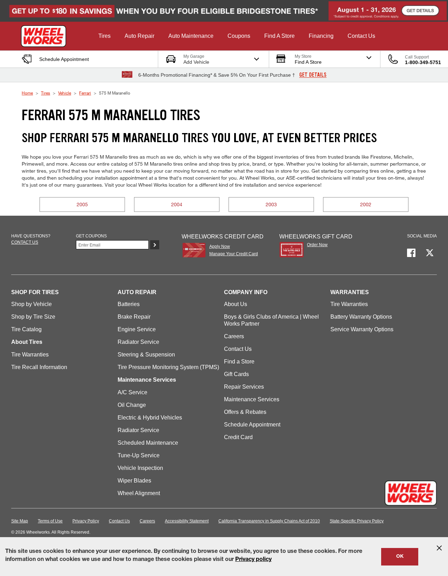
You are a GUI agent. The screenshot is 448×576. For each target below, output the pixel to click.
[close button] (439, 547)
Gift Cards (236, 374)
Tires (45, 93)
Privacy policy (253, 560)
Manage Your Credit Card (233, 253)
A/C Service (132, 392)
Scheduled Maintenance (148, 443)
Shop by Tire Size (33, 317)
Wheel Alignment (139, 493)
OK (400, 556)
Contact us (24, 242)
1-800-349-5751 (423, 62)
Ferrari (85, 93)
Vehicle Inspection (140, 468)
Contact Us (238, 349)
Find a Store (239, 362)
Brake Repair (134, 317)
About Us (235, 304)
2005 (82, 204)
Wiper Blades (134, 481)
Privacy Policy (85, 521)
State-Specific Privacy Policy (357, 521)
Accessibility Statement (187, 521)
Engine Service (137, 329)
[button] (104, 36)
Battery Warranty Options (361, 317)
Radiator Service (138, 342)
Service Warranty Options (361, 329)
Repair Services (244, 387)
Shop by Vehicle (31, 304)
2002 (365, 204)
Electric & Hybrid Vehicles (150, 418)
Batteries (129, 304)
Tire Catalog (26, 329)
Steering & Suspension (146, 355)
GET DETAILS (313, 75)
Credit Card (238, 437)
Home (27, 93)
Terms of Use (50, 521)
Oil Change (132, 405)
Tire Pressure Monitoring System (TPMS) (168, 367)
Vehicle (64, 93)
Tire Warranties (30, 355)
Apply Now (219, 246)
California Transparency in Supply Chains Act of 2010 (269, 521)
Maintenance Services (251, 399)
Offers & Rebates (245, 412)
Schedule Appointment (252, 425)
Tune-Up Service (139, 455)
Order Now (317, 244)
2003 (271, 204)
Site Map (19, 521)
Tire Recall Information (39, 367)
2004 (176, 204)
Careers (234, 336)
